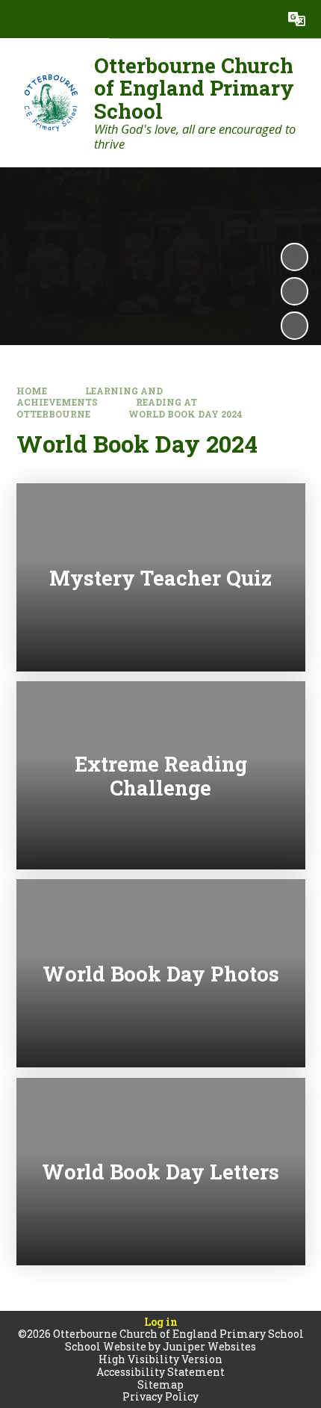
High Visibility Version (160, 1359)
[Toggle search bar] (259, 19)
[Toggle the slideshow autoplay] (294, 256)
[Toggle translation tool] (297, 19)
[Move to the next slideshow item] (294, 325)
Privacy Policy (160, 1396)
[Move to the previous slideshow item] (294, 291)
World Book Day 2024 (185, 414)
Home (31, 391)
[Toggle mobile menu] (19, 19)
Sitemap (160, 1384)
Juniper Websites (209, 1346)
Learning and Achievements (89, 396)
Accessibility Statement (160, 1372)
